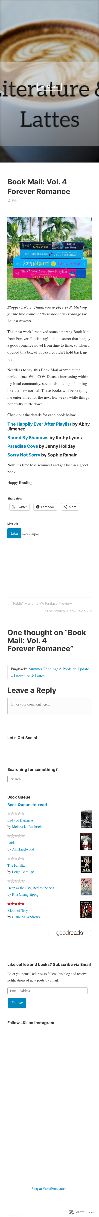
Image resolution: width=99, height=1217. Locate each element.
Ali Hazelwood (23, 849)
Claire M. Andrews (26, 916)
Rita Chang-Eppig (25, 894)
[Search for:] (31, 778)
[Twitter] (24, 749)
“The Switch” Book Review (66, 612)
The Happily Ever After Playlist (39, 424)
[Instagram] (12, 749)
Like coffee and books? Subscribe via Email (49, 964)
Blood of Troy (17, 910)
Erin (14, 201)
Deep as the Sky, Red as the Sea (30, 887)
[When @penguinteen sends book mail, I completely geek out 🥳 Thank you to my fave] (28, 1135)
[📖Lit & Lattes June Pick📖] (28, 1049)
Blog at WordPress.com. (49, 1189)
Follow (17, 1002)
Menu (52, 86)
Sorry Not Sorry (23, 455)
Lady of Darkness (20, 820)
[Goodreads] (36, 749)
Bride (11, 842)
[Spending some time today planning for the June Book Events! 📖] (28, 1092)
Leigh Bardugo (23, 871)
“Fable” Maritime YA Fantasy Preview (39, 604)
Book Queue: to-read (27, 804)
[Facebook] (48, 749)
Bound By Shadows (28, 437)
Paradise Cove (22, 446)
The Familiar (16, 865)
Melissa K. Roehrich (27, 826)
